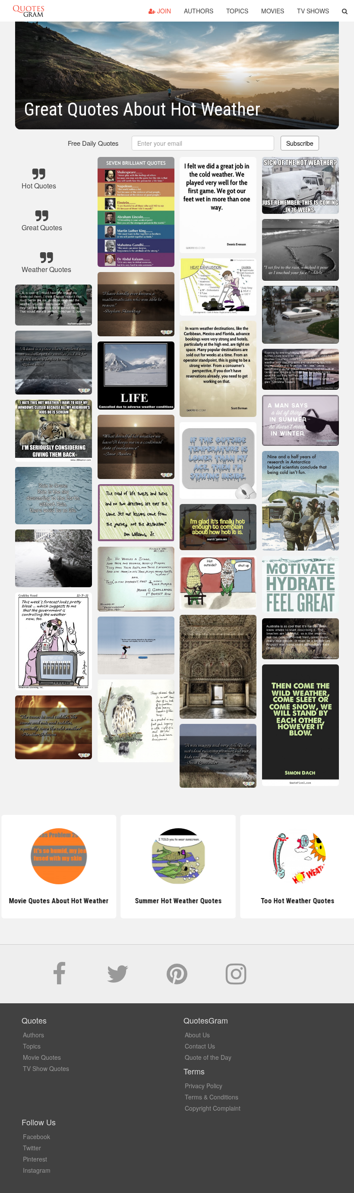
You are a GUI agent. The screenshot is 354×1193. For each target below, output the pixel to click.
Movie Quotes (42, 1057)
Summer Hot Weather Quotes (176, 901)
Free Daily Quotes (93, 142)
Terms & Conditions (211, 1097)
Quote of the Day (208, 1057)
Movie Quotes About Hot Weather (57, 901)
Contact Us (200, 1046)
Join (163, 10)
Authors (198, 10)
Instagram (37, 1170)
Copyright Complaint (212, 1108)
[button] (344, 11)
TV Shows (313, 10)
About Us (197, 1034)
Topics (237, 10)
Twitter (32, 1147)
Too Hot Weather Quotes (296, 901)
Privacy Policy (203, 1085)
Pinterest (35, 1159)
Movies (272, 10)
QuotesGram (28, 11)
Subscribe (299, 143)
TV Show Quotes (46, 1068)
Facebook (36, 1136)
